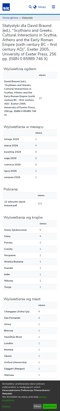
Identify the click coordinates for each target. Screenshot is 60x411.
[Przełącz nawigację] (53, 7)
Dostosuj (6, 406)
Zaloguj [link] (42, 7)
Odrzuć (37, 406)
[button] (6, 7)
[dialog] (30, 396)
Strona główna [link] (10, 18)
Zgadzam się (50, 406)
